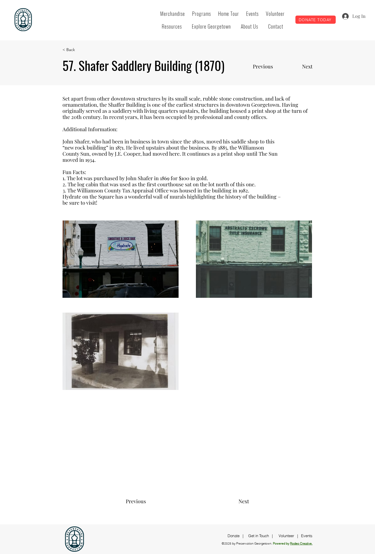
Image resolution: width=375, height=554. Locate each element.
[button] (202, 13)
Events (306, 535)
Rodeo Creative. (301, 543)
